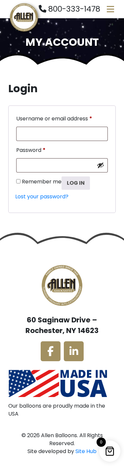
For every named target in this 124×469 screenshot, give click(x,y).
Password (31, 149)
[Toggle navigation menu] (110, 9)
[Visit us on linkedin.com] (74, 351)
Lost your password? (41, 196)
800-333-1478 (74, 9)
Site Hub (86, 451)
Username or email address (54, 117)
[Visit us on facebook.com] (51, 351)
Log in (76, 183)
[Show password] (100, 165)
